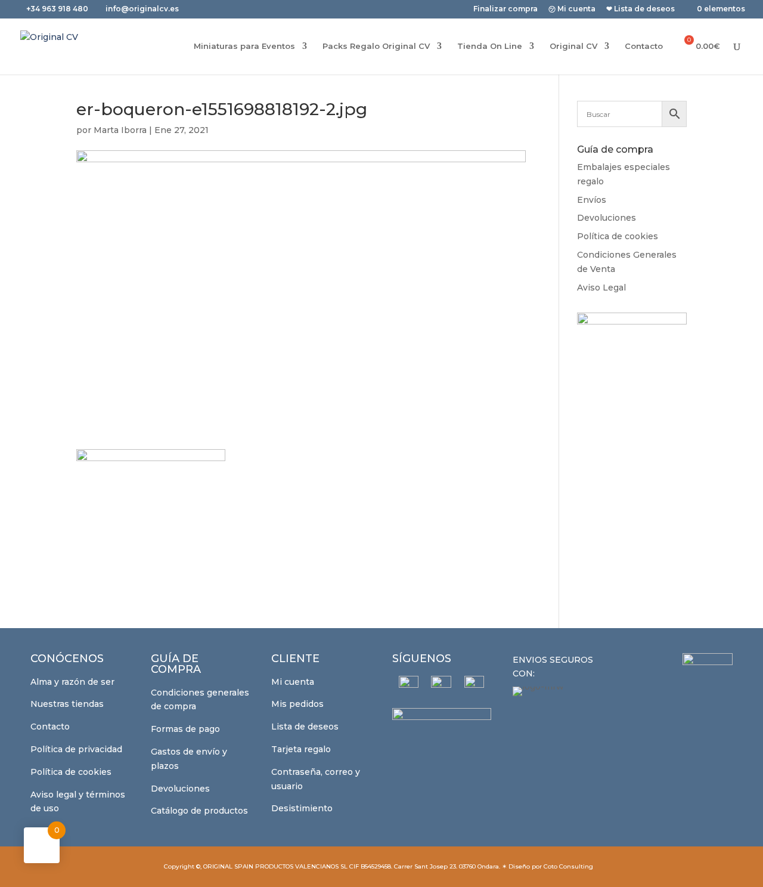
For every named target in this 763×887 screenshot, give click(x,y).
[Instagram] (441, 686)
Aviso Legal (601, 287)
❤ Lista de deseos (640, 9)
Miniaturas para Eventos (244, 46)
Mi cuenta (292, 681)
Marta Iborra (120, 130)
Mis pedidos (297, 704)
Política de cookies (617, 236)
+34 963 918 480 (58, 8)
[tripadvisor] (474, 686)
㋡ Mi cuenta (571, 9)
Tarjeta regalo (301, 749)
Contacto (644, 46)
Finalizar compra (505, 9)
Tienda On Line (489, 46)
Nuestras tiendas (67, 704)
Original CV (573, 46)
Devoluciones (606, 217)
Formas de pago (185, 729)
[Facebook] (408, 686)
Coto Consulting (568, 866)
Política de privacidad (76, 749)
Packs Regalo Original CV (376, 46)
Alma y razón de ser (72, 681)
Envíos (591, 199)
